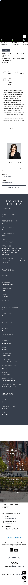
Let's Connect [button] (14, 492)
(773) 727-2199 (7, 176)
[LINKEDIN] (14, 557)
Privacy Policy (21, 574)
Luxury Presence (18, 566)
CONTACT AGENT (14, 187)
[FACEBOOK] (9, 557)
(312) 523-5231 (9, 523)
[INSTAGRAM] (18, 557)
